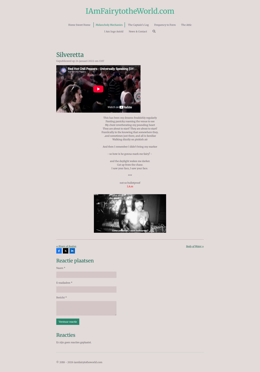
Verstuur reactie (68, 321)
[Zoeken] (154, 31)
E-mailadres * (64, 282)
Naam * (60, 267)
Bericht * (61, 297)
